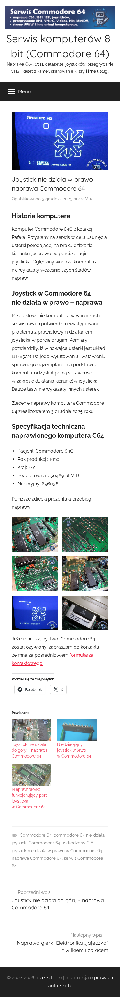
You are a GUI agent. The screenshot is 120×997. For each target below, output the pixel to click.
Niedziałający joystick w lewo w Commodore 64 (74, 750)
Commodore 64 (36, 835)
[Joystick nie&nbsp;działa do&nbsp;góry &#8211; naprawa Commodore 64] (31, 730)
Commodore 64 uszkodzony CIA (61, 842)
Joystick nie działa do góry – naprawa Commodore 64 (30, 750)
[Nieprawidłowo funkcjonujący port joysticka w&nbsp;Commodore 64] (31, 775)
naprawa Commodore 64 (37, 858)
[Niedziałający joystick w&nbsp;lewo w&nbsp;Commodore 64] (77, 730)
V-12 (89, 199)
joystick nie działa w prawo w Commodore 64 (57, 850)
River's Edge (49, 977)
